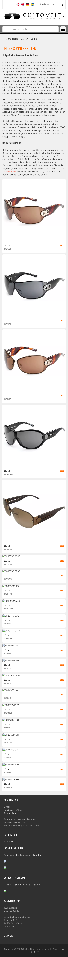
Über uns (8, 841)
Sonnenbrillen (9, 171)
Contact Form (10, 813)
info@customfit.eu (13, 810)
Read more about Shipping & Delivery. (22, 884)
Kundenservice (47, 4)
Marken (24, 39)
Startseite (13, 39)
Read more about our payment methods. (24, 855)
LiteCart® (34, 952)
